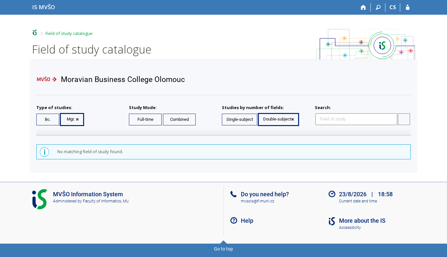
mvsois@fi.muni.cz (257, 201)
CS (392, 7)
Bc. (48, 119)
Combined (179, 119)
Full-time (145, 119)
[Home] (363, 7)
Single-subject (239, 119)
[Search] (378, 7)
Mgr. (71, 119)
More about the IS (362, 220)
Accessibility (350, 227)
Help (247, 220)
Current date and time (358, 201)
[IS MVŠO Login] (407, 7)
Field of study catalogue (69, 33)
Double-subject (277, 119)
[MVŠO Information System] (35, 32)
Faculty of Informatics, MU (106, 201)
